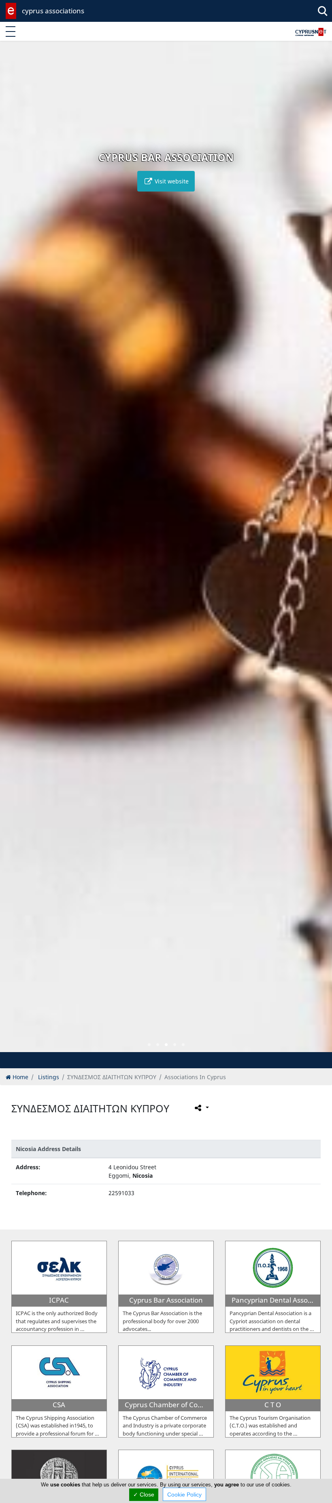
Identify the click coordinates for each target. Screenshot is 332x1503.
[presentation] (14, 552)
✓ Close (143, 1494)
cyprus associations (53, 10)
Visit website (171, 181)
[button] (149, 1044)
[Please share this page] (201, 1108)
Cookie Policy (184, 1494)
